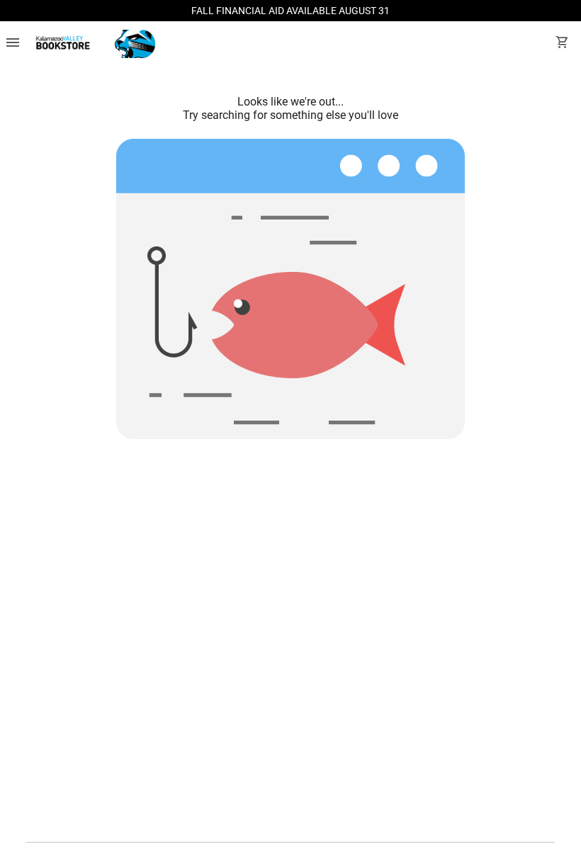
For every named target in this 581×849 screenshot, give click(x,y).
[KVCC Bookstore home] (93, 44)
